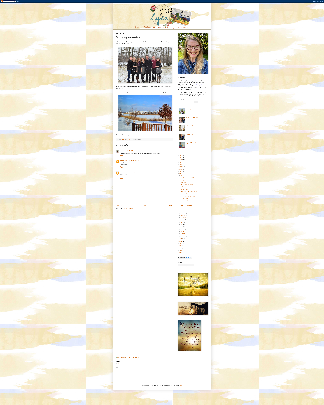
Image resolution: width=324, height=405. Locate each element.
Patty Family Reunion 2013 (187, 177)
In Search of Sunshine (191, 126)
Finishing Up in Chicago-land (188, 196)
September (183, 217)
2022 (180, 155)
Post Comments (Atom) (128, 208)
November (183, 213)
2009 (180, 246)
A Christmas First (185, 187)
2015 (180, 169)
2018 (180, 162)
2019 (180, 160)
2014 (180, 171)
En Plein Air (184, 182)
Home (144, 205)
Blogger (181, 385)
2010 (180, 243)
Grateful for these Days (186, 205)
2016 (180, 167)
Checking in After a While (192, 109)
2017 (180, 164)
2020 (180, 157)
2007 (180, 250)
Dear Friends (184, 207)
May (182, 226)
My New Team (184, 198)
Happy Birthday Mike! (191, 143)
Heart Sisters (184, 210)
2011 (180, 241)
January (183, 236)
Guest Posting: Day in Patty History (189, 191)
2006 (180, 252)
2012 (180, 239)
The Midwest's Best (185, 203)
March (182, 231)
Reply (121, 155)
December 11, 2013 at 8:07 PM (135, 160)
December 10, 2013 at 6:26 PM (131, 151)
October (183, 215)
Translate (189, 267)
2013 (180, 174)
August (183, 220)
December (183, 175)
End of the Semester (185, 194)
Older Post (169, 205)
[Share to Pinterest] (140, 139)
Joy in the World (184, 201)
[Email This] (134, 139)
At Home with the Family (187, 184)
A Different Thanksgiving (192, 117)
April (182, 229)
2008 (180, 248)
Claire (122, 151)
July (182, 222)
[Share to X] (137, 139)
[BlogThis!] (136, 139)
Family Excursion (185, 180)
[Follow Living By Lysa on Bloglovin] (185, 258)
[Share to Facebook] (139, 139)
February (183, 233)
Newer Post (119, 205)
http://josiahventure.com (123, 363)
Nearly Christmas (185, 189)
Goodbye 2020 (189, 134)
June (182, 224)
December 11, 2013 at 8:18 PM (135, 172)
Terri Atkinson (124, 160)
